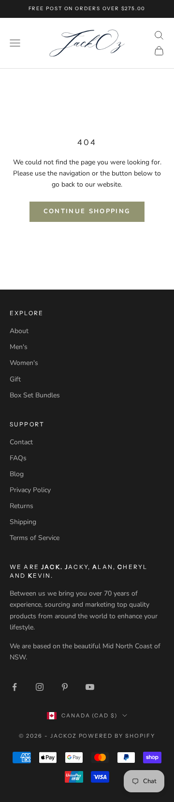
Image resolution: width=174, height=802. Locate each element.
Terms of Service (34, 537)
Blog (17, 474)
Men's (19, 346)
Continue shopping (87, 211)
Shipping (23, 521)
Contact (21, 442)
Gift (15, 379)
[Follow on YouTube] (90, 687)
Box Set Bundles (35, 395)
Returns (21, 505)
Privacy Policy (30, 490)
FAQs (18, 458)
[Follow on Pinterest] (65, 687)
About (19, 330)
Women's (24, 362)
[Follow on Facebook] (14, 687)
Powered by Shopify (117, 735)
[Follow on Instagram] (39, 687)
